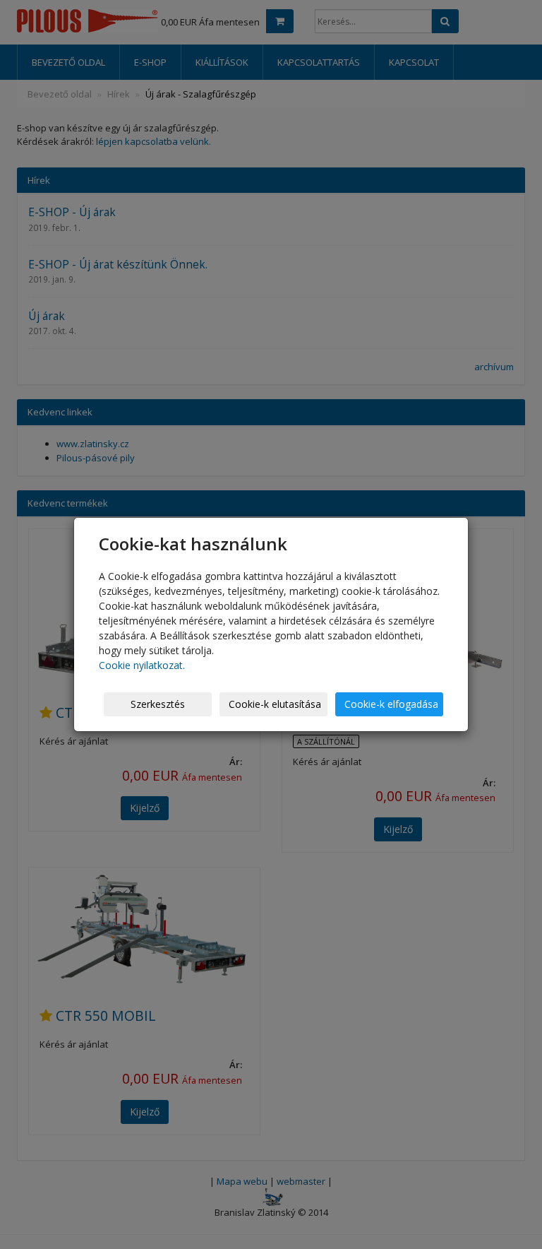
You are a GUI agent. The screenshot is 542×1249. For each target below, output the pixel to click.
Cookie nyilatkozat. (142, 665)
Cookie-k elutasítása (275, 704)
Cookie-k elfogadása (391, 704)
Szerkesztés (158, 704)
